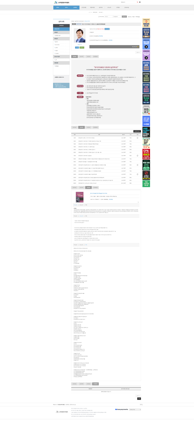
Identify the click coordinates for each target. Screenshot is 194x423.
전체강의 (82, 47)
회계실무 (56, 32)
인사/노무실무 (57, 56)
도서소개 (81, 204)
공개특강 (75, 7)
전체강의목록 (56, 29)
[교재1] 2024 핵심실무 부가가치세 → (101, 40)
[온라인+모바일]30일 (96, 36)
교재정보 (88, 56)
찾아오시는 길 (73, 404)
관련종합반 (95, 56)
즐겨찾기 (140, 2)
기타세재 (56, 53)
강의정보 (74, 56)
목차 (86, 204)
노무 (56, 59)
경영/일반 (56, 62)
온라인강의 (95, 12)
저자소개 (75, 204)
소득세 (56, 47)
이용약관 (67, 404)
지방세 (56, 50)
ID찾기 (133, 16)
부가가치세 (57, 44)
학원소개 (55, 404)
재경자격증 (92, 7)
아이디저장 (101, 16)
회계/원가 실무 (57, 35)
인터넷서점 (126, 7)
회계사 (57, 7)
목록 (139, 398)
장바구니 (138, 52)
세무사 (66, 7)
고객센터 (118, 7)
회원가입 (129, 16)
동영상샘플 (107, 29)
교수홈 (77, 47)
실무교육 (100, 7)
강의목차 (81, 56)
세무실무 (56, 38)
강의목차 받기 (137, 131)
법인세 (56, 41)
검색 (137, 2)
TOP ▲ (141, 404)
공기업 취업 (84, 7)
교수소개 (109, 7)
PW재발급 (138, 16)
